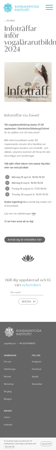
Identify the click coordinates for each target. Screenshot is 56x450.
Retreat (7, 376)
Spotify (35, 376)
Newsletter (37, 384)
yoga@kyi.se (10, 343)
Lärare (7, 417)
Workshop (9, 384)
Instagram (36, 361)
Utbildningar (10, 369)
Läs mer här (10, 446)
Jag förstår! (46, 443)
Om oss (7, 361)
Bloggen (8, 399)
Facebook (36, 369)
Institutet (8, 424)
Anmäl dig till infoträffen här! (25, 240)
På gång (11, 20)
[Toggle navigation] (47, 6)
